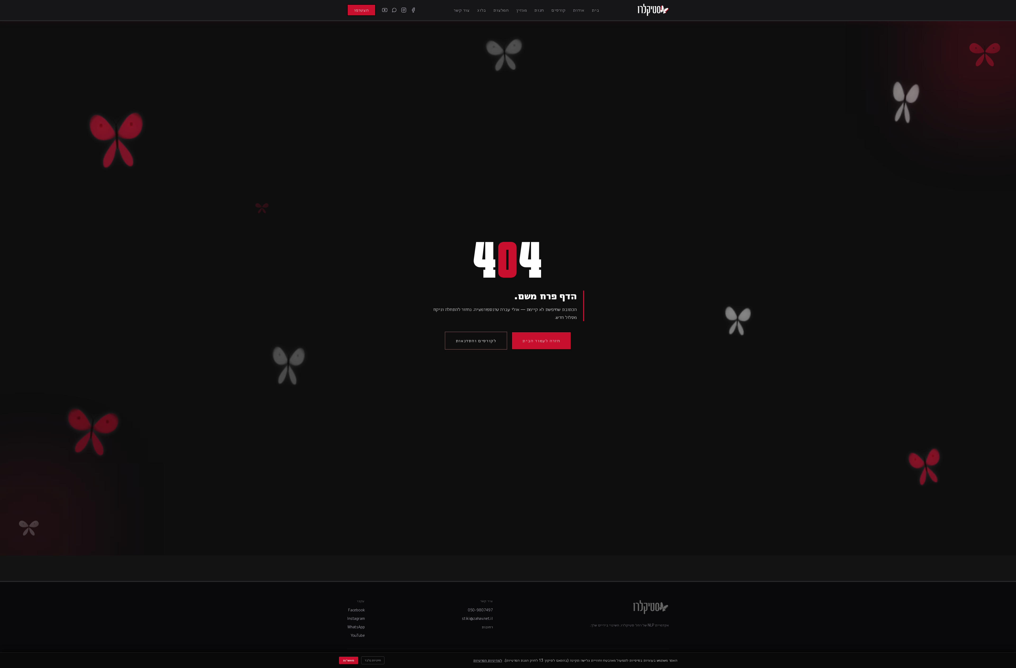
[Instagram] (403, 10)
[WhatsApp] (394, 10)
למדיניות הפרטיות (487, 660)
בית (595, 10)
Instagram (356, 618)
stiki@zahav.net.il (477, 618)
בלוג (481, 10)
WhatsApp (356, 626)
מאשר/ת (348, 660)
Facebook (356, 609)
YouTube (358, 635)
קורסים (558, 10)
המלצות (501, 10)
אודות (578, 10)
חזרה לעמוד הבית (541, 341)
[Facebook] (413, 10)
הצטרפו (361, 10)
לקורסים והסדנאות (476, 341)
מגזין (521, 10)
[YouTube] (384, 10)
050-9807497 (480, 609)
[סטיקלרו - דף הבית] (653, 10)
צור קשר (462, 10)
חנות (539, 10)
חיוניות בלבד (373, 660)
